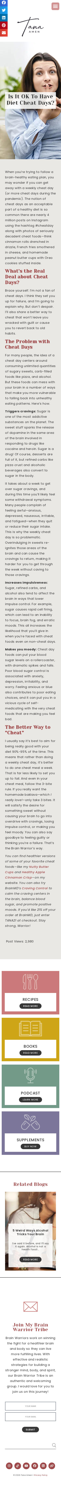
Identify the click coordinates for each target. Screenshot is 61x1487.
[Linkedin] (43, 1466)
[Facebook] (34, 1466)
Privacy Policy (41, 1475)
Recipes (30, 999)
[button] (55, 6)
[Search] (51, 1444)
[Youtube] (26, 1466)
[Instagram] (9, 1466)
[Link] (51, 1466)
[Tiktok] (17, 1466)
